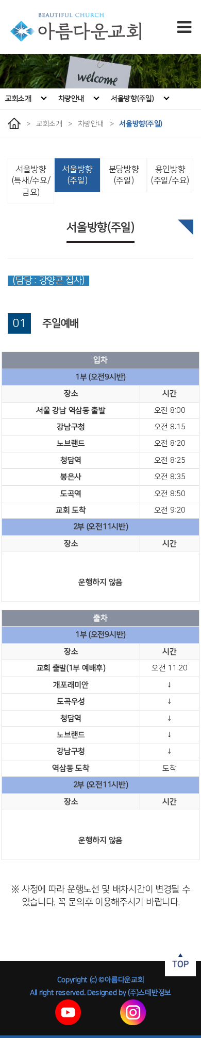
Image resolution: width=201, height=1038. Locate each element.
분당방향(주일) (124, 175)
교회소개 (18, 99)
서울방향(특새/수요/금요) (31, 181)
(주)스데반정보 (149, 993)
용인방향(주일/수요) (170, 175)
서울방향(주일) (132, 99)
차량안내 (71, 99)
